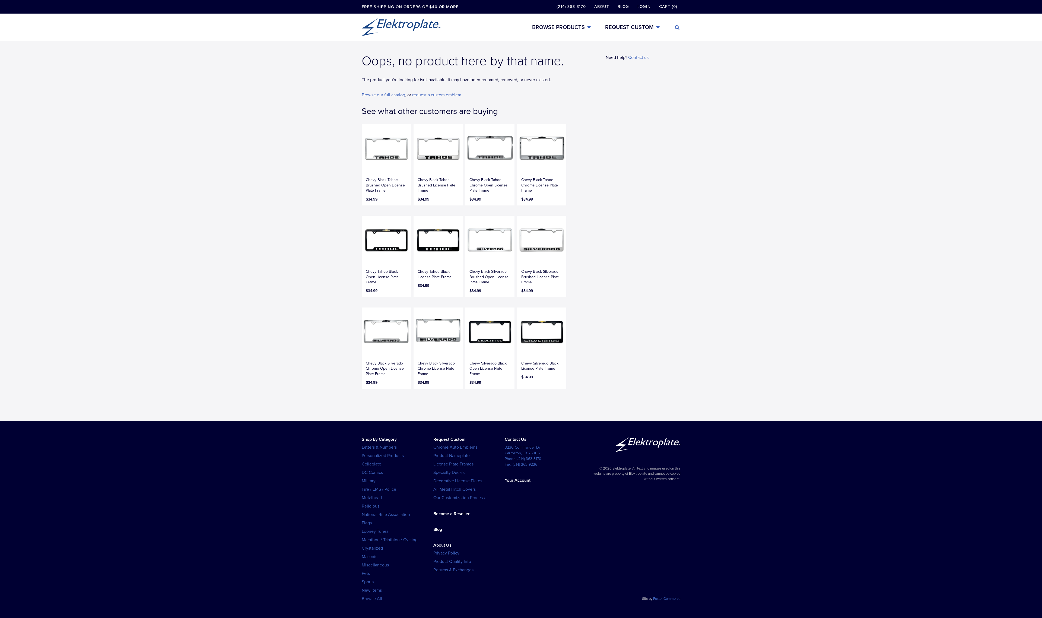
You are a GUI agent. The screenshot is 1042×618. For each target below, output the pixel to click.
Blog (623, 6)
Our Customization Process (459, 497)
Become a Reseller (451, 513)
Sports (368, 582)
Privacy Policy (446, 553)
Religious (370, 506)
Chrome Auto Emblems (455, 447)
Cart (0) (668, 6)
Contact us (638, 57)
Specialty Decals (449, 472)
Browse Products (558, 27)
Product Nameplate (451, 455)
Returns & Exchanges (453, 570)
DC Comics (372, 472)
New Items (372, 590)
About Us (442, 545)
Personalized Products (383, 455)
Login (644, 6)
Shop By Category (379, 439)
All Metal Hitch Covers (454, 489)
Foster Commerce (666, 599)
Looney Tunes (375, 531)
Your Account (517, 480)
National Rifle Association (386, 514)
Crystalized (372, 548)
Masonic (369, 556)
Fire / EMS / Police (379, 489)
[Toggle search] (677, 27)
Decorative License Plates (457, 481)
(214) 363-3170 (571, 6)
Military (369, 481)
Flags (367, 523)
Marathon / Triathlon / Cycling (390, 540)
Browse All (372, 598)
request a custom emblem (436, 95)
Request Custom (629, 27)
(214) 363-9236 (525, 464)
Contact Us (515, 439)
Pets (366, 573)
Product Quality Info (452, 561)
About (601, 6)
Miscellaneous (375, 565)
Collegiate (371, 464)
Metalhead (372, 497)
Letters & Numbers (379, 447)
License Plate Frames (453, 464)
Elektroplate (401, 27)
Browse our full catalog (383, 95)
